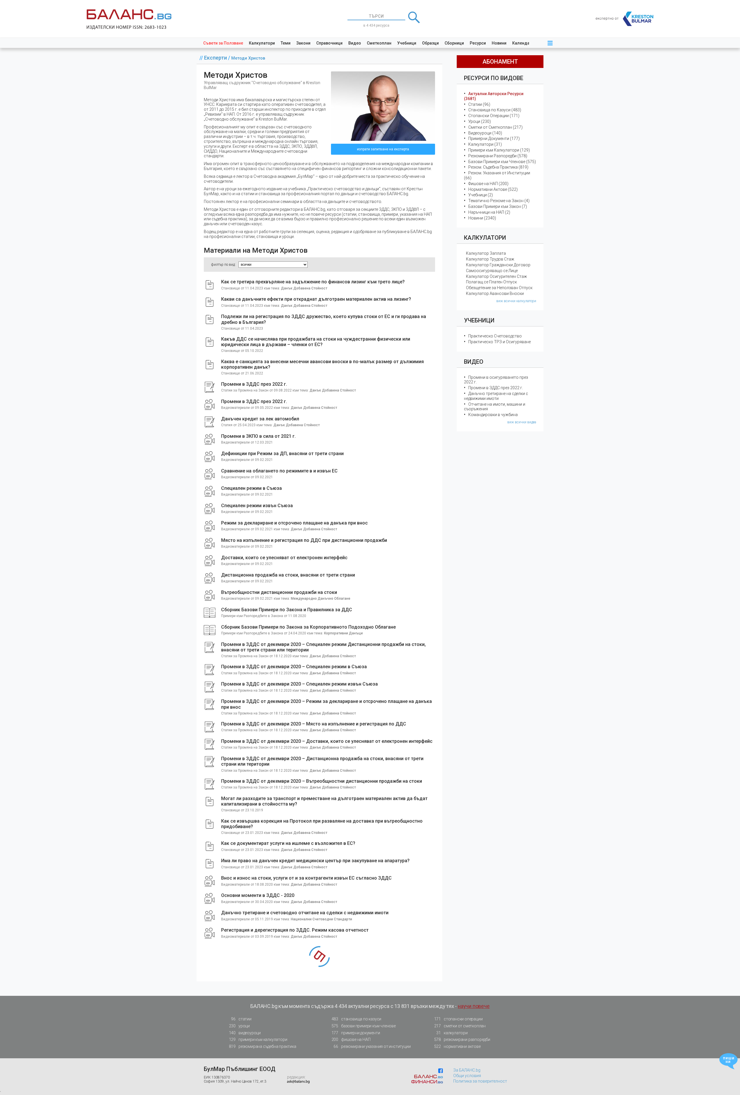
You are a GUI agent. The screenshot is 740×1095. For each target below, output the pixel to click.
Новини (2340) (482, 218)
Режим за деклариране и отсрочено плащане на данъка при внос (294, 523)
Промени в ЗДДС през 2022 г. (254, 384)
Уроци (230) (479, 121)
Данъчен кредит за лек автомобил (260, 419)
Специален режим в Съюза (251, 488)
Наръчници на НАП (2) (489, 212)
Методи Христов (248, 58)
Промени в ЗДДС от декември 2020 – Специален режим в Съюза (294, 666)
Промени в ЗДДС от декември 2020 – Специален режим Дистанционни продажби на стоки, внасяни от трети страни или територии (323, 647)
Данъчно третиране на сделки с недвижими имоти (496, 396)
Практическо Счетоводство (495, 336)
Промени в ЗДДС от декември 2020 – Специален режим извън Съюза (299, 684)
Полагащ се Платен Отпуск (491, 282)
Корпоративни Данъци (343, 633)
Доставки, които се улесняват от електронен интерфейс (284, 557)
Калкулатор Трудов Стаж (490, 259)
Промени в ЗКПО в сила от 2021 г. (258, 436)
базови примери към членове (364, 1026)
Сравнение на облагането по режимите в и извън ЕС (279, 471)
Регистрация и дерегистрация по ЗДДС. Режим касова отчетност (295, 930)
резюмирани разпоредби (462, 1039)
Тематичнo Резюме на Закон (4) (499, 200)
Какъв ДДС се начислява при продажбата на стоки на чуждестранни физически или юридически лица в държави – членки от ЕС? (315, 341)
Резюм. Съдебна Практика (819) (498, 167)
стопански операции (458, 1019)
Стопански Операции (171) (493, 115)
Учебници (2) (480, 195)
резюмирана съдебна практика (262, 1046)
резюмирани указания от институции (372, 1046)
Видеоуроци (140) (485, 133)
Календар (522, 43)
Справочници (329, 43)
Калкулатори (262, 43)
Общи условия (467, 1075)
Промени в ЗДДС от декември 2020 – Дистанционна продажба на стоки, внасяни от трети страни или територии (322, 761)
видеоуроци (245, 1033)
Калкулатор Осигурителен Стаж (496, 276)
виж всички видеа (521, 422)
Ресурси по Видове (493, 78)
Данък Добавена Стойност (304, 288)
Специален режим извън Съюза (257, 505)
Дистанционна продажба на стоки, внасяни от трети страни (288, 575)
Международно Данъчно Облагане (320, 599)
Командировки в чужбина (493, 414)
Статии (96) (479, 104)
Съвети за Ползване (223, 43)
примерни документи (356, 1033)
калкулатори (451, 1033)
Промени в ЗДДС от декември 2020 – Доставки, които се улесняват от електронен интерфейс (326, 741)
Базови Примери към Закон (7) (497, 206)
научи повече (474, 1006)
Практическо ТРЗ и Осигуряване (499, 341)
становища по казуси (357, 1019)
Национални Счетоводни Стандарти (321, 919)
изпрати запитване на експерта (383, 149)
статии (241, 1019)
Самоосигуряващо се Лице (492, 270)
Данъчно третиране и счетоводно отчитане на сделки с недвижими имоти (304, 912)
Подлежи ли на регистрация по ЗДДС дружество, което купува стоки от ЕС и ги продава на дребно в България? (323, 319)
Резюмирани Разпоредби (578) (497, 156)
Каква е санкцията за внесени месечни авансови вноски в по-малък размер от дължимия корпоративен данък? (322, 364)
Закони (303, 43)
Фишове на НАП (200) (488, 183)
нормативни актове (457, 1046)
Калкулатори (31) (485, 144)
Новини (499, 43)
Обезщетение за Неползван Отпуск (499, 287)
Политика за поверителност (480, 1081)
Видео (354, 43)
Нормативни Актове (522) (493, 189)
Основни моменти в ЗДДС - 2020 (257, 895)
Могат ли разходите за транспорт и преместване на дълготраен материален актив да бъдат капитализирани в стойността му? (324, 801)
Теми (286, 43)
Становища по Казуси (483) (494, 110)
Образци (430, 43)
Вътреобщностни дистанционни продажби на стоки (279, 592)
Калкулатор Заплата (486, 253)
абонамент (500, 61)
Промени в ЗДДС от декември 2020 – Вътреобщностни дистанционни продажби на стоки (321, 781)
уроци (239, 1026)
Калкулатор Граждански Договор (498, 265)
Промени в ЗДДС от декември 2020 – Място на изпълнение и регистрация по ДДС (313, 724)
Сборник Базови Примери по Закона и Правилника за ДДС (286, 609)
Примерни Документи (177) (494, 138)
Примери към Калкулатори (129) (499, 150)
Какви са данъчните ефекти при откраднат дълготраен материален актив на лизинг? (316, 299)
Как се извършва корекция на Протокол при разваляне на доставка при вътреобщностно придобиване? (322, 823)
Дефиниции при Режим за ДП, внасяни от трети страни (282, 453)
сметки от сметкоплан (460, 1026)
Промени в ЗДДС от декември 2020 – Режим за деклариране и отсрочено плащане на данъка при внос (326, 704)
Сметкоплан (379, 43)
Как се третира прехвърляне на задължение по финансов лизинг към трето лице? (313, 282)
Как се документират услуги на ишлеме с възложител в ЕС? (288, 843)
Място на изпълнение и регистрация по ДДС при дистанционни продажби (304, 540)
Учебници (406, 43)
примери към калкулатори (258, 1039)
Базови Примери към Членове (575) (502, 161)
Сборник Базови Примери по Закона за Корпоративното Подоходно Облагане (308, 627)
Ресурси (478, 43)
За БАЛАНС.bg (466, 1070)
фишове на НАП (351, 1039)
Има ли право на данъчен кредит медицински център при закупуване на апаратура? (315, 860)
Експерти (216, 58)
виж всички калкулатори (516, 301)
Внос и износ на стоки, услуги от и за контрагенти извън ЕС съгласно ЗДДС (306, 878)
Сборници (454, 43)
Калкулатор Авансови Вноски (495, 293)
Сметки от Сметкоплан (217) (495, 127)
